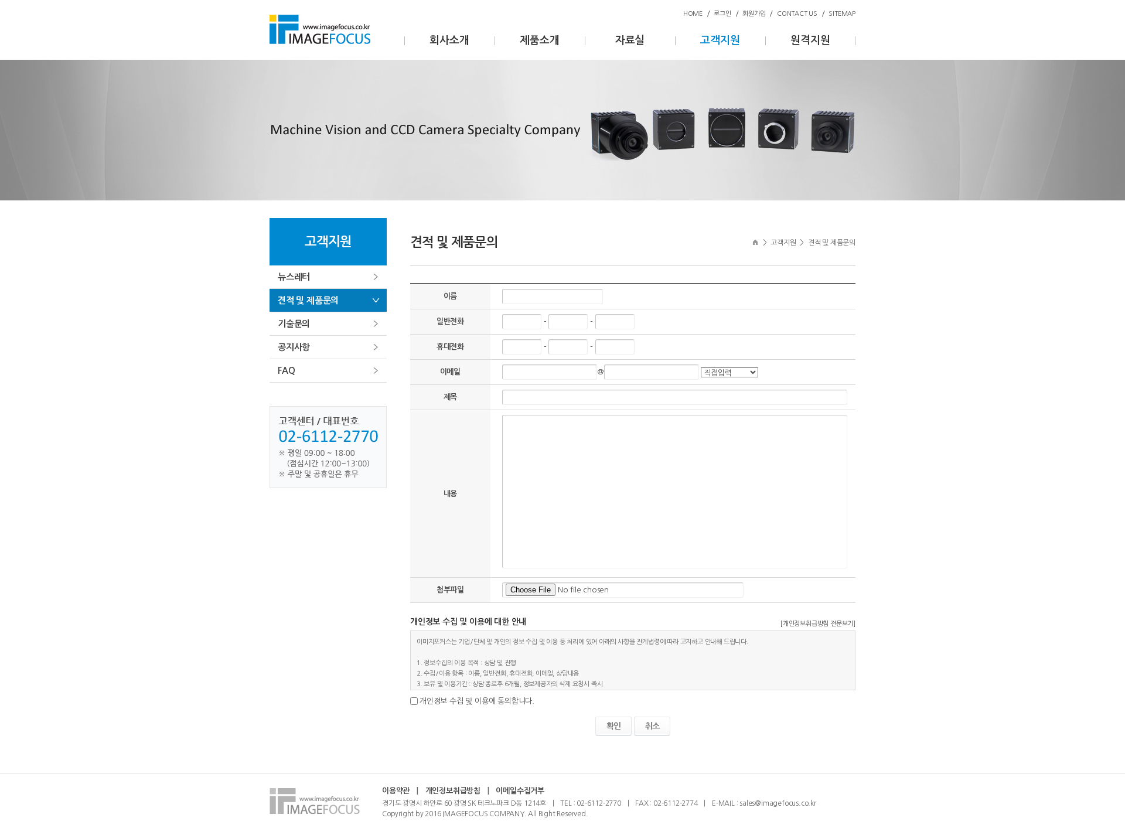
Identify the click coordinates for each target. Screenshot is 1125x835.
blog (661, 813)
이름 (451, 296)
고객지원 (719, 40)
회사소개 (449, 40)
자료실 (630, 40)
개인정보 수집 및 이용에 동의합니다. (477, 701)
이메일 (450, 372)
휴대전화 (450, 346)
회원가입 (753, 14)
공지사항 (294, 347)
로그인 (722, 14)
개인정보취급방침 (452, 791)
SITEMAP (842, 14)
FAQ (286, 370)
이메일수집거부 (520, 791)
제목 (451, 397)
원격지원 (810, 40)
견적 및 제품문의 (308, 300)
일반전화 (450, 321)
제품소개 (539, 40)
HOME (693, 14)
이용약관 (396, 791)
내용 (451, 493)
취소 (652, 726)
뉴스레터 (294, 276)
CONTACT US (797, 14)
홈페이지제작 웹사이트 (621, 813)
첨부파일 (450, 590)
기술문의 (294, 323)
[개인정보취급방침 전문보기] (817, 624)
